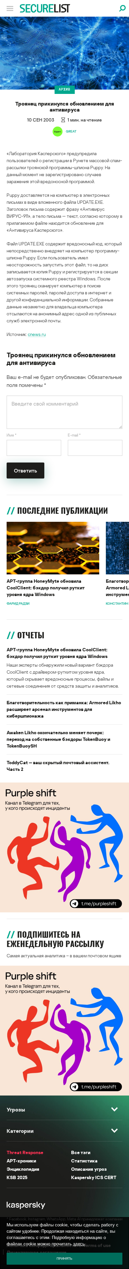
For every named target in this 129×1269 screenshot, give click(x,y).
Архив (64, 89)
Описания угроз (89, 1169)
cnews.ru (37, 334)
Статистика (84, 1160)
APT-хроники (21, 1160)
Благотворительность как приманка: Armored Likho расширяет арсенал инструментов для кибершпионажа (64, 709)
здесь (79, 1243)
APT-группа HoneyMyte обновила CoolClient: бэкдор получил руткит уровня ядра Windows (46, 587)
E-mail (74, 435)
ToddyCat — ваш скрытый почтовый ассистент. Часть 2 (58, 766)
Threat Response (25, 1152)
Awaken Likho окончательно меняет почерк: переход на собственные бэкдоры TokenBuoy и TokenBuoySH (58, 739)
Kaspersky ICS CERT (93, 1177)
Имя (12, 435)
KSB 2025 (17, 1177)
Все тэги (80, 1152)
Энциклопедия (23, 1169)
